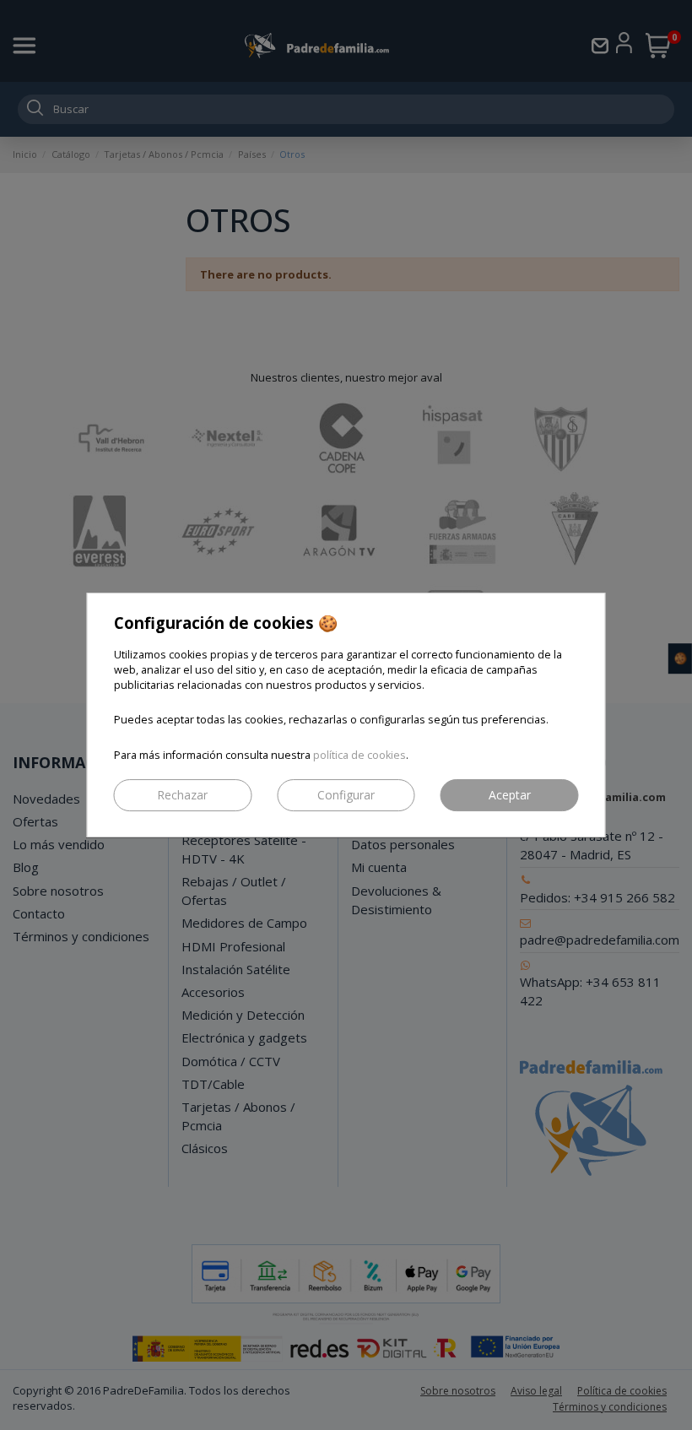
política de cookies (359, 755)
